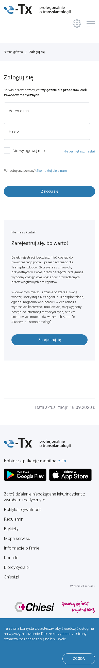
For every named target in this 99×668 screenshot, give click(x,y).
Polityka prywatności (23, 509)
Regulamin (13, 519)
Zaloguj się (37, 52)
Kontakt (11, 557)
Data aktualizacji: (51, 407)
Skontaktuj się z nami (52, 171)
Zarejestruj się (49, 340)
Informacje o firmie (21, 548)
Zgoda (79, 659)
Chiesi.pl (11, 576)
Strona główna (13, 52)
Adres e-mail (19, 111)
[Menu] (91, 23)
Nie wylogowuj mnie (29, 150)
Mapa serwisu (17, 538)
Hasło (14, 131)
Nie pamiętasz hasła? (79, 151)
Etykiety (11, 528)
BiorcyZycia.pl (16, 567)
